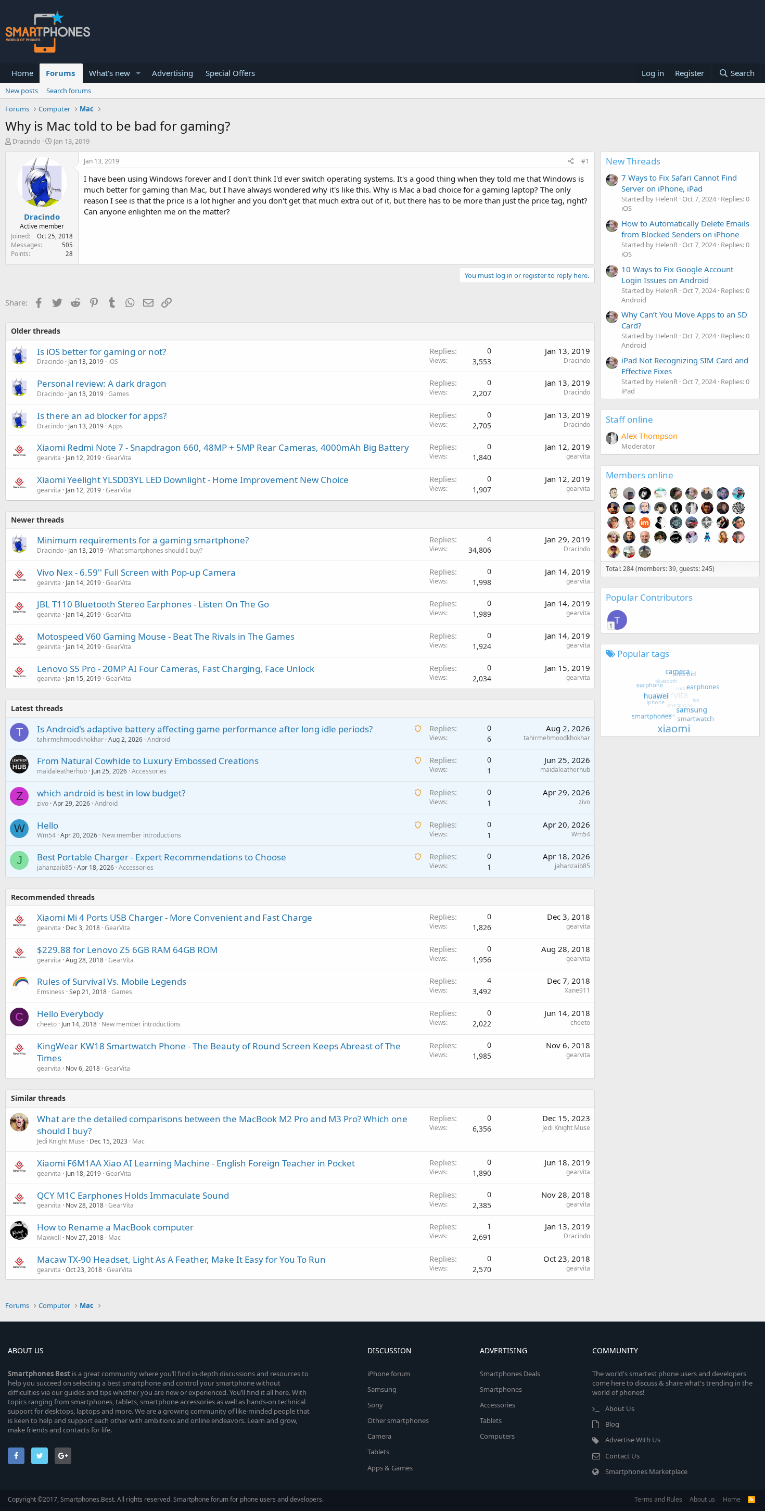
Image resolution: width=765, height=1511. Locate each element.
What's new (109, 73)
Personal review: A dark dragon (102, 383)
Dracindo (26, 141)
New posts (21, 90)
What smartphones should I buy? (155, 550)
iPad (628, 391)
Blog (612, 1424)
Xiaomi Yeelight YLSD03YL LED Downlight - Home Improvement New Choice (193, 480)
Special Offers (230, 73)
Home (22, 73)
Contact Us (622, 1456)
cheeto (47, 1024)
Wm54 (46, 835)
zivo (42, 803)
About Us (619, 1408)
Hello (47, 825)
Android (158, 739)
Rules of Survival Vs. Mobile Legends (111, 981)
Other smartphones (398, 1420)
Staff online (629, 419)
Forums (60, 73)
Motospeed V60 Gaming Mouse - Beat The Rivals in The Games (166, 636)
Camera (379, 1436)
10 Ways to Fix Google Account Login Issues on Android (677, 274)
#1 (585, 161)
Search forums (68, 90)
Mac (138, 1141)
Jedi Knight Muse (61, 1141)
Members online (639, 475)
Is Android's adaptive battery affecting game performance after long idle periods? (205, 729)
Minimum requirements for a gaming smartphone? (143, 540)
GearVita (118, 457)
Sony (375, 1405)
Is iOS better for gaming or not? (101, 352)
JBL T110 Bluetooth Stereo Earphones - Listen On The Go (153, 604)
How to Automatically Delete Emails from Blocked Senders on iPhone (685, 228)
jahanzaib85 (54, 867)
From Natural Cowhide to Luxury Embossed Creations (148, 761)
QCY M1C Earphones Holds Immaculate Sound (133, 1195)
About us (702, 1499)
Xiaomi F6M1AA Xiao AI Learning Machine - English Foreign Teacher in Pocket (196, 1163)
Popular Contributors (649, 597)
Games (118, 393)
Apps (115, 426)
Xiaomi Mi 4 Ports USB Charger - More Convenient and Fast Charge (174, 917)
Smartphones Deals (510, 1373)
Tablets (378, 1451)
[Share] (571, 162)
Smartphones (501, 1389)
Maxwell (49, 1237)
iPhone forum (388, 1373)
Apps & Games (390, 1467)
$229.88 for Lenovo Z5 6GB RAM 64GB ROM (127, 950)
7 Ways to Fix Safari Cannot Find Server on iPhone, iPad (679, 183)
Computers (497, 1436)
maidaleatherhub (62, 771)
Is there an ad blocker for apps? (102, 416)
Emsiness (51, 991)
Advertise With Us (632, 1439)
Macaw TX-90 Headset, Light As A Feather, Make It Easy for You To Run (181, 1259)
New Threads (633, 161)
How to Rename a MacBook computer (115, 1227)
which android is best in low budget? (111, 793)
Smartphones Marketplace (646, 1471)
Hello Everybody (70, 1014)
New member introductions (141, 835)
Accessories (149, 771)
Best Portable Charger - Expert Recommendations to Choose (161, 857)
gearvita (49, 457)
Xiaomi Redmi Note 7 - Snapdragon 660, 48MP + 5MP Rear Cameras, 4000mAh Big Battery (223, 447)
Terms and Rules (658, 1499)
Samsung (382, 1389)
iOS (113, 361)
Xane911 (577, 990)
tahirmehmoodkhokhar (70, 739)
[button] (138, 73)
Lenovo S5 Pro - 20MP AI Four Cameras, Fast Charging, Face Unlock (175, 669)
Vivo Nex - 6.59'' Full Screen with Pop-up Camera (136, 572)
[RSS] (751, 1499)
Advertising (172, 73)
